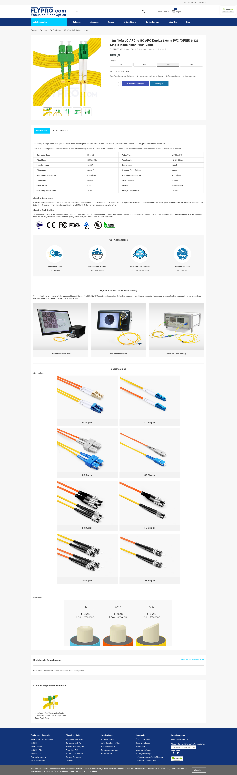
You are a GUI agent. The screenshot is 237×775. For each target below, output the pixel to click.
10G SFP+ (35, 743)
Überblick (41, 130)
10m (144, 64)
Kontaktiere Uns (152, 22)
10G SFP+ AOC (36, 750)
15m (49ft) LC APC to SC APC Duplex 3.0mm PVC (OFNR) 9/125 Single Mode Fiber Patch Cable (50, 715)
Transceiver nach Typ (73, 743)
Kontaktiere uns (190, 76)
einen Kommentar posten (74, 670)
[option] (48, 112)
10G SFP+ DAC (36, 753)
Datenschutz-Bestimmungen (146, 760)
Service (111, 22)
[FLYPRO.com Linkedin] (178, 752)
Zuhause (76, 22)
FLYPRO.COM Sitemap (74, 753)
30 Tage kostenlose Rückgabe (123, 76)
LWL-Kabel (69, 760)
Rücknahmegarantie (108, 746)
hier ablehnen (92, 771)
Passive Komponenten (39, 757)
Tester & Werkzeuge (38, 760)
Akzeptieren (199, 770)
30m (191, 64)
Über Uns (173, 22)
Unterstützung (130, 22)
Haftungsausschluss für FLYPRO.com (149, 757)
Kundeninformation (107, 739)
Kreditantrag (140, 746)
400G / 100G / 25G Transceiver (42, 739)
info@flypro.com (182, 739)
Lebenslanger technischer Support (151, 76)
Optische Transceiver (73, 757)
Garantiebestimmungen (109, 750)
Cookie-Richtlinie (43, 771)
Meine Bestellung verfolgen (110, 743)
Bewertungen (60, 130)
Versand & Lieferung (143, 750)
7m (121, 64)
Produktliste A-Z (72, 750)
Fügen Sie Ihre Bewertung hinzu (192, 659)
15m (168, 64)
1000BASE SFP (36, 746)
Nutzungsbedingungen (144, 753)
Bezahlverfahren (174, 76)
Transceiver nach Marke (74, 739)
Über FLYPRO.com (143, 739)
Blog (188, 22)
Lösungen (94, 22)
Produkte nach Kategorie (75, 746)
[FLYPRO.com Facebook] (173, 752)
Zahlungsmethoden (143, 743)
